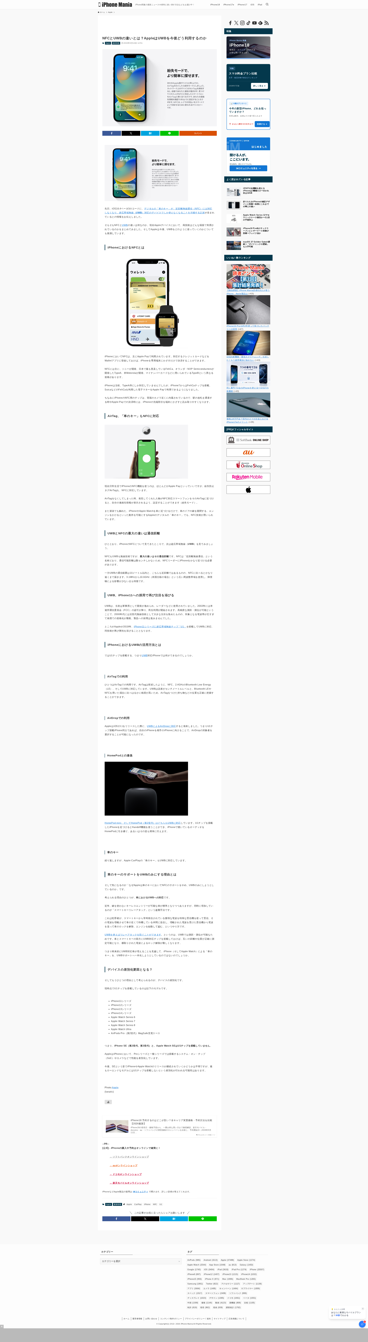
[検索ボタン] (267, 4)
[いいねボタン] (108, 1102)
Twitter (212, 1284)
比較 (249, 1303)
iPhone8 (194, 1274)
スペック (194, 1293)
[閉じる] (363, 1308)
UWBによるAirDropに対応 (161, 726)
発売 (205, 1307)
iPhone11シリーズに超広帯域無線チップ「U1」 (160, 626)
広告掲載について (236, 1319)
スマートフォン (215, 1293)
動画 (220, 1303)
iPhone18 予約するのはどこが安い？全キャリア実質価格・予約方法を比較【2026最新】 (171, 1122)
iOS (209, 1269)
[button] (111, 133)
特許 (192, 1307)
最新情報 (116, 43)
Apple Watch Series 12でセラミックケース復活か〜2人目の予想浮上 (256, 217)
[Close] (2, 1326)
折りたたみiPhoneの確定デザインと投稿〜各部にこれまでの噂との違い (256, 204)
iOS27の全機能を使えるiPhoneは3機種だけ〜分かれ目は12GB (256, 190)
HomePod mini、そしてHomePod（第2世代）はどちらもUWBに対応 (143, 823)
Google (194, 1269)
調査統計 (233, 1307)
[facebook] (230, 23)
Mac (227, 1279)
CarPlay (138, 1204)
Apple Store (246, 1260)
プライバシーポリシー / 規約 (198, 1319)
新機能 (235, 1303)
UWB (125, 225)
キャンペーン (228, 1288)
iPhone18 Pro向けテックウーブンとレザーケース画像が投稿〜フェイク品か (256, 230)
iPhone (147, 1204)
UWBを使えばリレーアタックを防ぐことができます (133, 934)
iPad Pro (239, 1269)
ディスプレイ (196, 1298)
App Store (217, 1265)
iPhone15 (194, 1279)
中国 (192, 1303)
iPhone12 (211, 1274)
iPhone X (212, 1279)
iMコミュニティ (140, 1191)
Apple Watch (196, 1265)
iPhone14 (249, 1274)
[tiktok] (248, 23)
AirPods (193, 1260)
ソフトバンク (238, 1293)
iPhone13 (230, 1274)
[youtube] (254, 23)
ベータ (249, 1298)
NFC (155, 1204)
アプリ (193, 1288)
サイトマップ (220, 1319)
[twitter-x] (236, 23)
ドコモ (233, 1298)
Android (210, 1260)
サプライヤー (250, 1288)
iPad (222, 1269)
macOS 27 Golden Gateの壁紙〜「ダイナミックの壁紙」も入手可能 (256, 244)
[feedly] (260, 23)
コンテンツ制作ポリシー (171, 1319)
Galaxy (246, 1265)
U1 (161, 1204)
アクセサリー (230, 1284)
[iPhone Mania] (115, 4)
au (232, 1265)
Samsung (195, 1284)
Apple (108, 43)
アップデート (252, 1284)
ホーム (126, 1319)
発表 (218, 1307)
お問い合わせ (151, 1319)
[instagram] (242, 23)
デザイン (216, 1298)
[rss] (266, 23)
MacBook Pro (246, 1279)
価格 (206, 1303)
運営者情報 (137, 1319)
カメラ (209, 1288)
